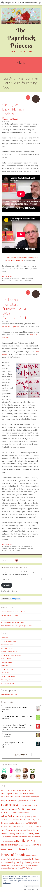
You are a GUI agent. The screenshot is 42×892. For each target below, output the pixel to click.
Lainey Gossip (6, 830)
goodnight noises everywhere (11, 655)
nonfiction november (24, 845)
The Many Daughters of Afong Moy (13, 743)
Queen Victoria (25, 859)
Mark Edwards (6, 736)
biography (5, 800)
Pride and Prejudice (14, 859)
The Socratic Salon (7, 683)
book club (25, 800)
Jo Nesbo (30, 827)
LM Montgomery (6, 837)
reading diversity (24, 862)
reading (11, 862)
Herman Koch (16, 279)
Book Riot (4, 638)
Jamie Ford (6, 745)
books (21, 805)
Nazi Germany (11, 841)
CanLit (21, 809)
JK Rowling (23, 827)
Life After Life (23, 834)
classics (32, 813)
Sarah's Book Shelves (8, 676)
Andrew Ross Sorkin (8, 730)
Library (29, 830)
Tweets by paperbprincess (9, 695)
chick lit (16, 813)
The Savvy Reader (7, 680)
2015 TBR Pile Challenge (11, 790)
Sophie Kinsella (5, 865)
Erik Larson (9, 820)
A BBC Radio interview (14, 260)
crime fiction (8, 816)
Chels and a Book (7, 645)
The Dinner (15, 281)
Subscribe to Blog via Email (14, 567)
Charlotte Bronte (7, 813)
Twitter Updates (8, 690)
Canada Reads (13, 809)
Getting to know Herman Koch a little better (13, 111)
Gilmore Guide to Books (9, 652)
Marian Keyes (36, 837)
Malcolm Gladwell (26, 837)
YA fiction (29, 868)
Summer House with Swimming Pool (19, 548)
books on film (27, 805)
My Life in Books (6, 662)
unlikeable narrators (15, 551)
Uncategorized (7, 276)
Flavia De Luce (24, 820)
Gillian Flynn (32, 820)
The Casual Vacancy (15, 865)
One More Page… (6, 666)
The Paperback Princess (21, 37)
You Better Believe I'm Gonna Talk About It (16, 707)
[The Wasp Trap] (38, 737)
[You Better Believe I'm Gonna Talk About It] (38, 710)
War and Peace (17, 868)
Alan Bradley (29, 794)
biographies (36, 796)
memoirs (4, 841)
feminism (16, 820)
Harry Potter (16, 823)
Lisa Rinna (6, 709)
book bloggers (16, 800)
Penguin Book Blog (7, 669)
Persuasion (29, 855)
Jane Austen (14, 826)
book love (12, 805)
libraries (23, 830)
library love (14, 833)
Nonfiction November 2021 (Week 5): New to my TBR (18, 626)
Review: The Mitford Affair (9, 615)
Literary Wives (33, 833)
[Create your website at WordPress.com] (21, 2)
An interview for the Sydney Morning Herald (22, 258)
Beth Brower (6, 718)
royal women (36, 862)
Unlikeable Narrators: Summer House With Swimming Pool (14, 308)
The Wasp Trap (7, 734)
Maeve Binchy (16, 837)
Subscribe (6, 585)
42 (28, 293)
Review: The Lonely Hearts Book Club (13, 612)
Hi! (2, 619)
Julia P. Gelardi (37, 827)
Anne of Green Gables (17, 796)
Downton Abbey (20, 817)
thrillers (8, 868)
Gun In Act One (6, 659)
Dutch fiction (6, 279)
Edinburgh (29, 817)
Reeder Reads (5, 673)
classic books (24, 813)
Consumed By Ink (6, 648)
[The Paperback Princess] (21, 16)
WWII (23, 868)
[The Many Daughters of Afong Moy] (38, 745)
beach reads (29, 796)
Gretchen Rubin (8, 823)
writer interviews (26, 281)
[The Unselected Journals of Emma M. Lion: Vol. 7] (38, 719)
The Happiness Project (25, 865)
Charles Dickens (30, 809)
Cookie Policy (7, 883)
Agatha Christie (17, 793)
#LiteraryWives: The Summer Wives (12, 622)
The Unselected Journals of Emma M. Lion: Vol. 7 (17, 716)
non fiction (23, 840)
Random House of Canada (10, 326)
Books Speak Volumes (8, 641)
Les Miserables (16, 830)
